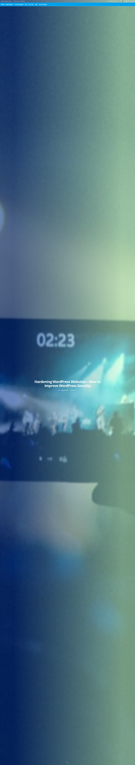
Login (132, 1)
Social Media (43, 4)
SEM (36, 4)
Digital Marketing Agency (6, 1)
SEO (26, 4)
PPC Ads (31, 4)
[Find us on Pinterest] (124, 1)
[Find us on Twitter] (122, 1)
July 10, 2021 (73, 390)
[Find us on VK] (126, 1)
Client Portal (22, 1)
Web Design (9, 4)
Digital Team (65, 390)
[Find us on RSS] (128, 1)
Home (2, 4)
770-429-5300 (16, 1)
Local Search (19, 4)
